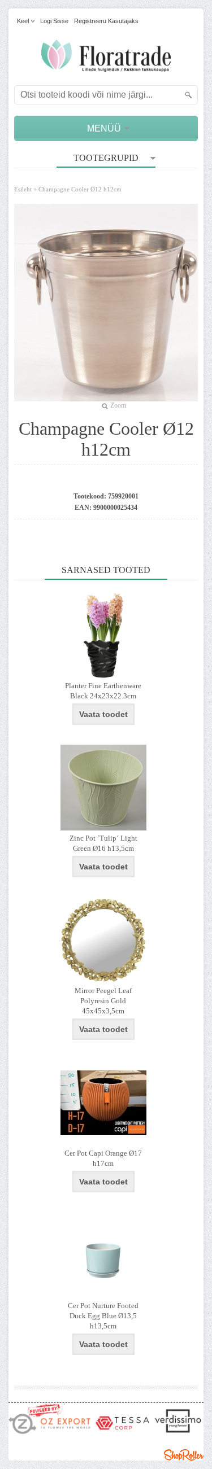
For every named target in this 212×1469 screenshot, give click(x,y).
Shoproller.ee (184, 1455)
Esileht (23, 189)
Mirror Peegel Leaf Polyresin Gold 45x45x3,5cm (103, 1000)
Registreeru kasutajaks (106, 21)
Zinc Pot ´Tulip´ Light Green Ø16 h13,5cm (103, 843)
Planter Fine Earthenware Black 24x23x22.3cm (103, 690)
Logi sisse (54, 21)
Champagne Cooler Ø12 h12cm (80, 189)
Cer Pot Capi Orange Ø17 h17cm (103, 1158)
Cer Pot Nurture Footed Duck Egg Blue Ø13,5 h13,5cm (103, 1315)
